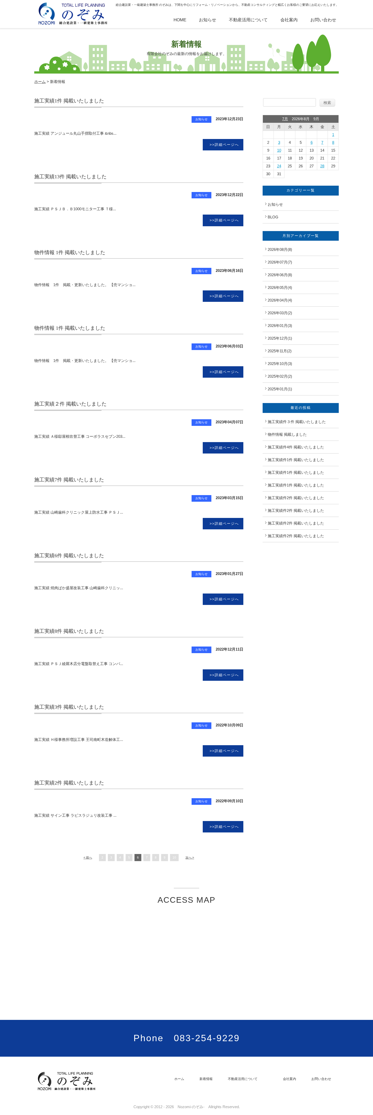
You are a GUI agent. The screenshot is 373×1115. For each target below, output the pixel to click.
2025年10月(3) (280, 363)
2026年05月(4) (280, 287)
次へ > (189, 857)
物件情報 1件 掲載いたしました (69, 252)
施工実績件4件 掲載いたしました (296, 447)
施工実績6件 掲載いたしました (69, 555)
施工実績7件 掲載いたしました (69, 479)
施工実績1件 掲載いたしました (69, 100)
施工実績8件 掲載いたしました (69, 631)
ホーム (40, 81)
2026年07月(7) (280, 262)
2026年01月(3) (280, 325)
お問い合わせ (323, 20)
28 (322, 166)
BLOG (273, 217)
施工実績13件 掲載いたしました (70, 176)
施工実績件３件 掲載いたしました (297, 422)
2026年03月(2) (280, 313)
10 (174, 857)
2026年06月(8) (280, 275)
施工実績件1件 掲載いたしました (296, 460)
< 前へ (87, 857)
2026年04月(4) (280, 300)
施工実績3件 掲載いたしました (69, 707)
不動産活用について (248, 20)
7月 (285, 119)
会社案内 (289, 20)
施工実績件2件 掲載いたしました (296, 498)
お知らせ (207, 20)
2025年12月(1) (280, 338)
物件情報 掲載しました (287, 434)
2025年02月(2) (280, 376)
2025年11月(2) (280, 351)
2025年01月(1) (280, 389)
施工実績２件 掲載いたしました (70, 404)
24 (279, 166)
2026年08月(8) (280, 249)
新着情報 (206, 1079)
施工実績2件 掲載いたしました (69, 783)
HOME (180, 20)
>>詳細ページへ (224, 145)
